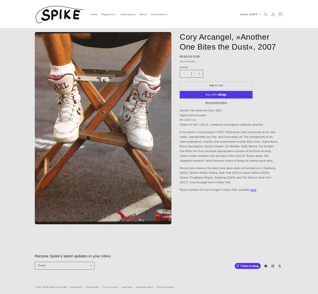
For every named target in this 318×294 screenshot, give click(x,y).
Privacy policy (92, 287)
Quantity (184, 67)
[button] (109, 14)
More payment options (216, 102)
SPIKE (45, 287)
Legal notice (126, 287)
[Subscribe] (90, 266)
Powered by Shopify (58, 287)
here (253, 189)
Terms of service (110, 287)
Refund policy (76, 287)
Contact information (165, 287)
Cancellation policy (144, 287)
